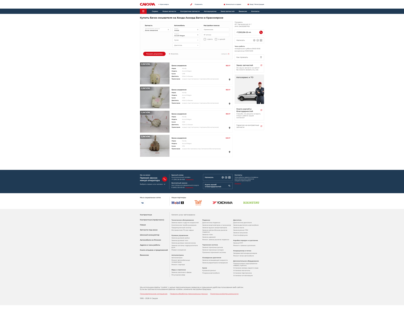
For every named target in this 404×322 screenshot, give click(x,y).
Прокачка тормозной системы (214, 252)
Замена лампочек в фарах (181, 272)
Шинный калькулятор (149, 235)
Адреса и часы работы (150, 245)
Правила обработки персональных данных (189, 294)
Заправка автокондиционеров (245, 253)
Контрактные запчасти (190, 11)
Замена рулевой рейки (180, 238)
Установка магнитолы (241, 270)
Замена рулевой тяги (179, 240)
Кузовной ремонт (209, 270)
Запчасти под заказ (148, 230)
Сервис (155, 11)
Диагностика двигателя (242, 223)
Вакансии (243, 11)
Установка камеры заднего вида (245, 268)
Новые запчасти (169, 11)
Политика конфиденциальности (224, 294)
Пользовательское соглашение (153, 294)
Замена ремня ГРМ (240, 230)
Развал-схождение (178, 250)
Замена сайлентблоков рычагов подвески (214, 231)
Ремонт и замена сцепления (244, 245)
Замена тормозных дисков (212, 247)
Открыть (238, 183)
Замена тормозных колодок (213, 250)
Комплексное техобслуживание (183, 225)
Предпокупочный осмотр (181, 228)
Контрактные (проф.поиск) (152, 220)
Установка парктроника (242, 273)
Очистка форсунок (240, 235)
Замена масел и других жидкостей (185, 223)
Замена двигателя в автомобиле (246, 225)
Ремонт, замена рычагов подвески (215, 240)
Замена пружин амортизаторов (214, 228)
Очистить (174, 54)
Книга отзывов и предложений (154, 250)
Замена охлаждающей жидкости (215, 260)
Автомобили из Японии (150, 240)
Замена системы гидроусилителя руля (184, 246)
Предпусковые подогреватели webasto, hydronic (245, 264)
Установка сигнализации (243, 275)
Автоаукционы (210, 11)
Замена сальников (240, 233)
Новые (143, 225)
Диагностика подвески (211, 223)
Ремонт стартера (178, 265)
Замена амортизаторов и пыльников (216, 225)
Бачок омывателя (179, 66)
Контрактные (146, 215)
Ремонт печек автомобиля (243, 256)
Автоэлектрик (176, 258)
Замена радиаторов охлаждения (215, 263)
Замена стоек (207, 234)
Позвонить (190, 179)
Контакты (255, 11)
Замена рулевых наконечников (183, 243)
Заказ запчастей (228, 11)
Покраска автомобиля (211, 273)
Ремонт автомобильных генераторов (180, 261)
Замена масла (238, 228)
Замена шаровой (209, 237)
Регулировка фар (178, 275)
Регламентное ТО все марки (182, 230)
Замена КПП (238, 243)
